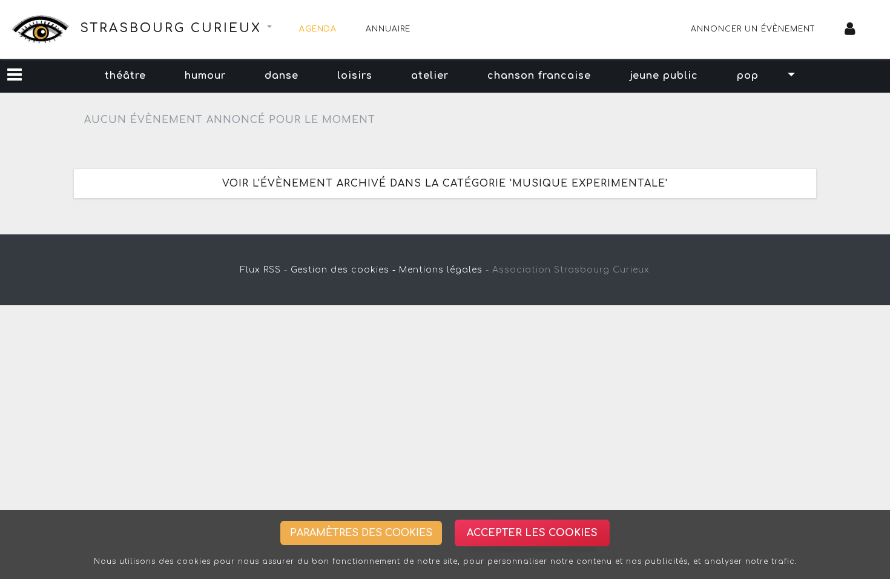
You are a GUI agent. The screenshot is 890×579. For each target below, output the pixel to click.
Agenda (318, 29)
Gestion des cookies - (343, 269)
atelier (430, 75)
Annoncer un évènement (753, 29)
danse (281, 75)
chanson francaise (539, 75)
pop (748, 75)
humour (205, 75)
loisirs (354, 75)
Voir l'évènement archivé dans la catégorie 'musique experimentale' (445, 183)
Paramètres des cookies (361, 533)
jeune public (664, 75)
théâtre (125, 75)
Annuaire (388, 29)
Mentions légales (441, 269)
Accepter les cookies (532, 533)
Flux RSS (260, 269)
